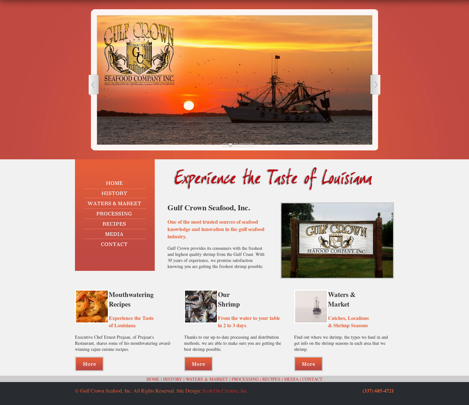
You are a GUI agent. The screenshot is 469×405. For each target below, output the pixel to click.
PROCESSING (245, 379)
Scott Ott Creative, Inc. (225, 390)
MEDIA (291, 379)
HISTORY (172, 379)
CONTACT (312, 379)
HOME (153, 379)
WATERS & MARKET (207, 379)
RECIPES (271, 379)
